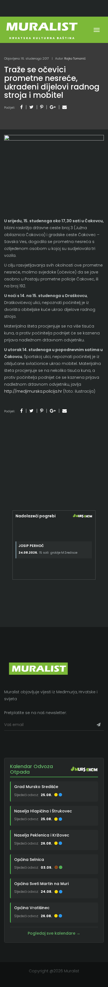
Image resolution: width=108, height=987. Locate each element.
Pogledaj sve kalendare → (54, 933)
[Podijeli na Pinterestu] (41, 107)
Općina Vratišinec (32, 908)
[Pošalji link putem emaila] (64, 107)
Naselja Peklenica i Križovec (41, 835)
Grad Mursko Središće (36, 786)
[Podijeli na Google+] (53, 107)
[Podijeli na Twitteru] (31, 107)
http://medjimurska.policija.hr (33, 391)
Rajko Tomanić (75, 58)
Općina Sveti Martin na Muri (41, 883)
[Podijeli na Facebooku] (21, 107)
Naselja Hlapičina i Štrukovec (43, 811)
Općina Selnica (29, 859)
